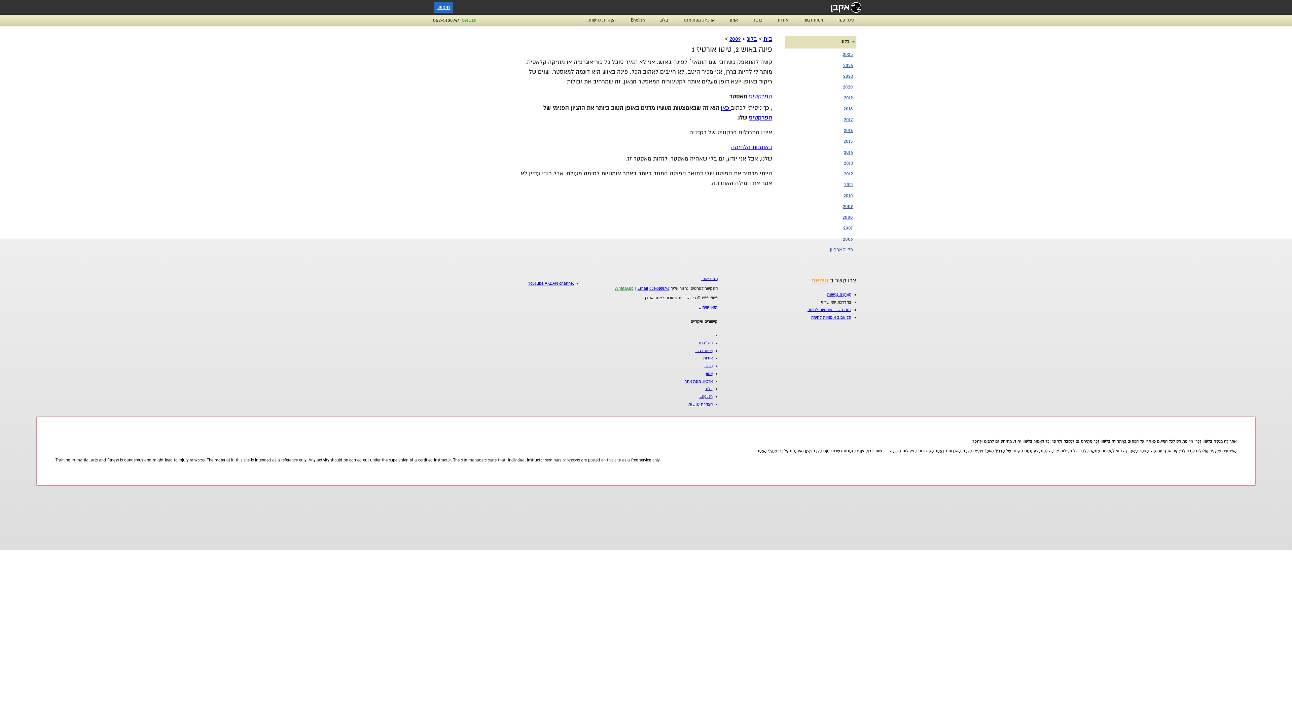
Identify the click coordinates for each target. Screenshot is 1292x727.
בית (767, 38)
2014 (848, 152)
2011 (848, 184)
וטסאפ (469, 20)
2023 (848, 76)
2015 (848, 141)
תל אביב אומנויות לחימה (831, 317)
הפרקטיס (760, 96)
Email (643, 288)
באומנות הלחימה (751, 147)
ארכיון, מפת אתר (699, 20)
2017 (848, 119)
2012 (848, 173)
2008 (847, 217)
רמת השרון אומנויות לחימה (829, 309)
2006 (848, 239)
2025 (848, 54)
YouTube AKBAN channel (551, 283)
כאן (726, 107)
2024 (848, 65)
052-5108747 (446, 20)
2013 (848, 163)
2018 (848, 108)
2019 (848, 97)
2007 (848, 227)
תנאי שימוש (708, 307)
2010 (848, 195)
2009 (735, 38)
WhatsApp (624, 288)
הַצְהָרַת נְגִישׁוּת (602, 20)
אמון (734, 20)
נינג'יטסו (846, 20)
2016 (848, 130)
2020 (848, 86)
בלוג (664, 20)
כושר (757, 20)
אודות (783, 20)
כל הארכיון (841, 249)
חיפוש (443, 7)
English (638, 20)
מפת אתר (710, 278)
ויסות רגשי (813, 20)
